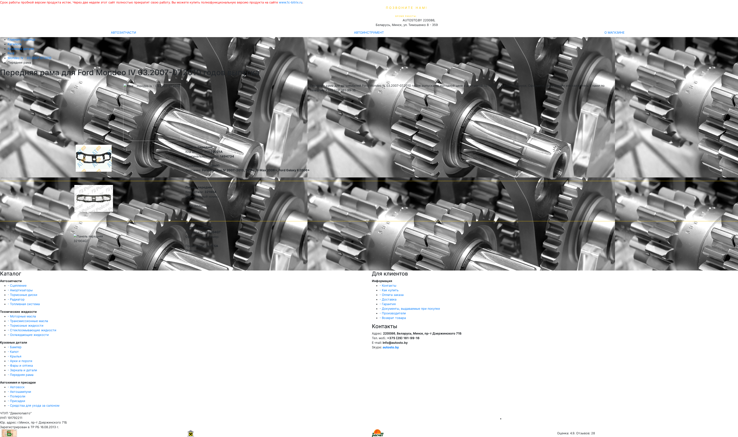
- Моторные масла (22, 316)
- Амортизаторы (20, 290)
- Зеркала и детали (22, 370)
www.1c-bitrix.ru (290, 2)
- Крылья (14, 356)
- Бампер (15, 347)
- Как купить (389, 290)
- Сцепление (17, 285)
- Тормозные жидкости (25, 325)
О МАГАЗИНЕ (614, 32)
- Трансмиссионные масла (28, 321)
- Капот (13, 352)
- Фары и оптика (20, 365)
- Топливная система (24, 304)
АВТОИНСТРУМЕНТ (369, 32)
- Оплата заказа (392, 295)
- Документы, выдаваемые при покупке (410, 308)
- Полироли (16, 396)
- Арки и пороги (20, 361)
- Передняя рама (20, 375)
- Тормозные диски (22, 295)
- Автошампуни (19, 392)
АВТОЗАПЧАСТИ (123, 32)
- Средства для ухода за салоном (33, 405)
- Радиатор (16, 299)
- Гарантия (388, 304)
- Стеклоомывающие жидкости (32, 330)
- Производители (393, 313)
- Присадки (16, 401)
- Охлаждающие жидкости (28, 335)
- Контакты (388, 285)
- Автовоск (16, 387)
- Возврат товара (393, 318)
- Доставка (388, 299)
